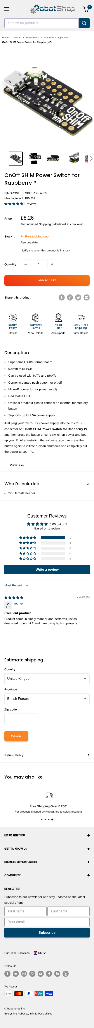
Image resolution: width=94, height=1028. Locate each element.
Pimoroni (11, 193)
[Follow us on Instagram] (24, 974)
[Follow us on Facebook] (7, 974)
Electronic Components (56, 37)
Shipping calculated (52, 224)
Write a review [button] (47, 569)
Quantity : (11, 264)
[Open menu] (6, 9)
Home (5, 37)
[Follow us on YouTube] (41, 974)
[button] (91, 158)
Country (10, 669)
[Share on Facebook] (62, 297)
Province (10, 689)
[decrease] (25, 264)
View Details (35, 333)
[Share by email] (87, 297)
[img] (13, 597)
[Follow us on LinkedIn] (57, 974)
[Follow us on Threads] (66, 974)
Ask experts (58, 333)
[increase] (52, 264)
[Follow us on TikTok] (49, 974)
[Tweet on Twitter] (78, 297)
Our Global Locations (17, 953)
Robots (17, 37)
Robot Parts (32, 37)
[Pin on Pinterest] (70, 297)
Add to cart (47, 280)
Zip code (10, 709)
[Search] (84, 23)
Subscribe (47, 932)
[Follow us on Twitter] (16, 974)
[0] (86, 9)
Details (13, 333)
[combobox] (41, 23)
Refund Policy (13, 755)
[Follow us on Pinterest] (32, 974)
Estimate (16, 736)
